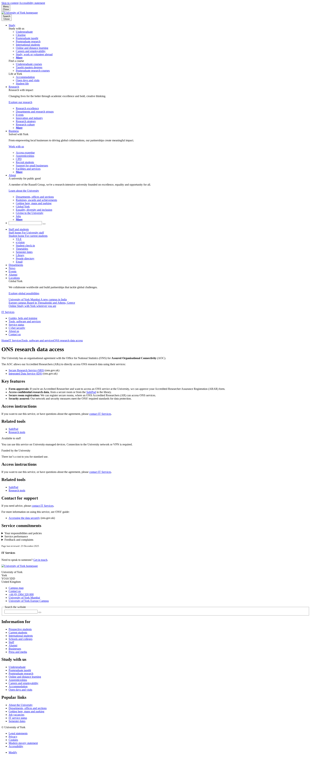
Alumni (13, 274)
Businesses (15, 648)
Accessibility (16, 746)
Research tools (17, 432)
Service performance (16, 536)
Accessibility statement (32, 2)
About (12, 175)
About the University (21, 704)
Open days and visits (20, 689)
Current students (18, 632)
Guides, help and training (23, 318)
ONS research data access (68, 340)
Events (12, 271)
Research (14, 86)
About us (14, 331)
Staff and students (19, 229)
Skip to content (10, 2)
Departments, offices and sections (28, 708)
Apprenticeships (18, 679)
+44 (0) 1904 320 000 (21, 594)
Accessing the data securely (24, 517)
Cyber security (17, 327)
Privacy (13, 736)
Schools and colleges (20, 638)
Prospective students (20, 629)
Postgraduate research (21, 673)
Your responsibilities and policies (23, 533)
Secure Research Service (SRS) (26, 370)
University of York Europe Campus (29, 600)
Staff (11, 642)
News (12, 268)
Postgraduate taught (20, 670)
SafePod (91, 392)
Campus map (16, 587)
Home (4, 340)
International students (21, 635)
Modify (13, 752)
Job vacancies (16, 714)
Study (12, 25)
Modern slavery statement (23, 743)
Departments (16, 264)
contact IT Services (100, 413)
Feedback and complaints (18, 539)
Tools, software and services (25, 321)
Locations (14, 277)
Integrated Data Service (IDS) (25, 373)
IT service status (18, 717)
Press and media (18, 651)
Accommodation (18, 686)
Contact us (15, 334)
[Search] (44, 223)
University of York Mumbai (24, 597)
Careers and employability (23, 683)
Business (14, 131)
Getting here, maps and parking (26, 711)
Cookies (13, 739)
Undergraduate (17, 667)
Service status (16, 324)
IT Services (7, 312)
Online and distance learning (25, 676)
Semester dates (17, 721)
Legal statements (18, 733)
